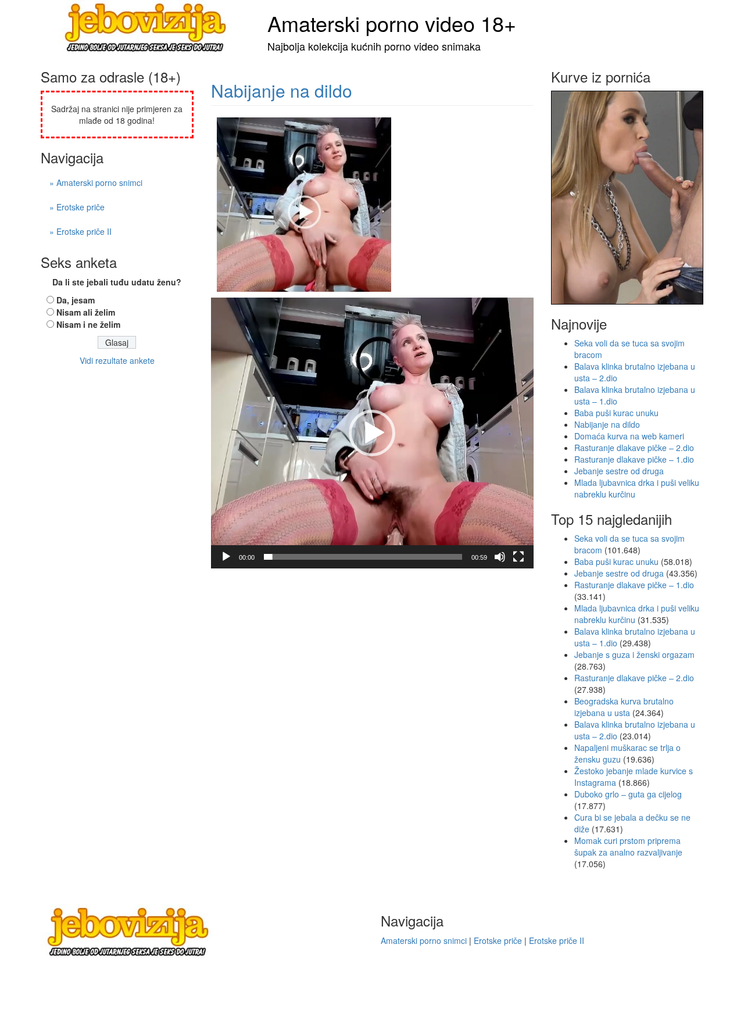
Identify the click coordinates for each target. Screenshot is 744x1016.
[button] (372, 433)
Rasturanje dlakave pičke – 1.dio (634, 459)
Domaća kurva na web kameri (629, 436)
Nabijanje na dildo (281, 90)
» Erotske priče (77, 207)
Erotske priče (498, 940)
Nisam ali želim (85, 312)
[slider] (363, 557)
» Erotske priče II (80, 231)
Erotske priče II (556, 940)
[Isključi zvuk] (500, 557)
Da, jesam (75, 300)
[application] (372, 433)
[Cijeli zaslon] (518, 557)
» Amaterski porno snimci (95, 182)
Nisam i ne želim (88, 324)
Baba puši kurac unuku (616, 412)
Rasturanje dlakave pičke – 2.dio (634, 447)
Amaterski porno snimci (424, 940)
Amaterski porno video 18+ (391, 23)
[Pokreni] (226, 557)
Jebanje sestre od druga (619, 471)
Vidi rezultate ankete (117, 360)
